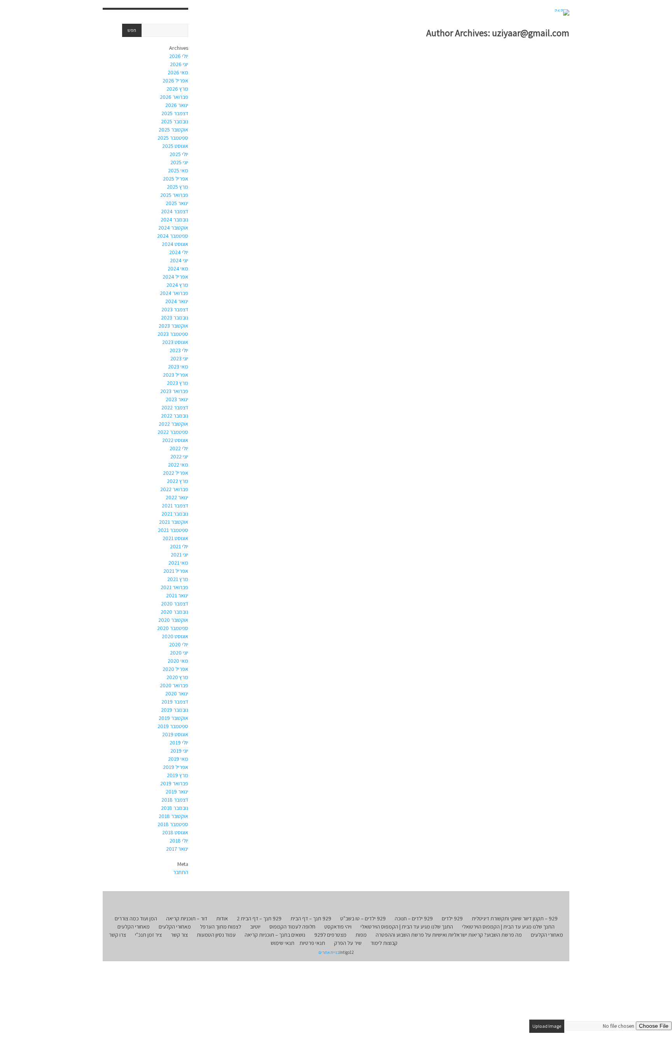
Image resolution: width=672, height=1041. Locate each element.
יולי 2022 (179, 448)
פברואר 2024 (174, 293)
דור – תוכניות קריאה (186, 918)
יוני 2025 (179, 162)
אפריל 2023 (175, 374)
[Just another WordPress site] (561, 12)
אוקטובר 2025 (173, 129)
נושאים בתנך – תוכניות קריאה (275, 934)
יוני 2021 (179, 554)
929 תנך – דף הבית (310, 918)
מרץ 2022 (177, 481)
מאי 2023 (178, 366)
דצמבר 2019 (174, 701)
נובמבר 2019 (174, 709)
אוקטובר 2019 (173, 718)
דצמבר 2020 (174, 603)
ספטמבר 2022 (173, 431)
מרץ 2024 (177, 284)
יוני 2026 (179, 64)
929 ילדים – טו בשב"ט (363, 918)
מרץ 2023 (177, 382)
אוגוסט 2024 (175, 244)
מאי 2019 (178, 758)
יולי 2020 (178, 644)
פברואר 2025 (174, 194)
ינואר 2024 (176, 301)
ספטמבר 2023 (173, 333)
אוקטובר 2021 (173, 521)
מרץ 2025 (177, 186)
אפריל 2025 (175, 178)
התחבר (180, 872)
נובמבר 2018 (174, 807)
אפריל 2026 (175, 80)
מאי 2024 (178, 268)
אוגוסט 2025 (175, 145)
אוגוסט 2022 (175, 440)
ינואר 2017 (177, 848)
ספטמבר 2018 (173, 824)
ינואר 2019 (177, 791)
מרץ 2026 (177, 88)
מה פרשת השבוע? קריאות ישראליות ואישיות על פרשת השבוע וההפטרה (449, 934)
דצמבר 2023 (174, 309)
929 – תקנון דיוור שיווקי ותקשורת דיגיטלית (515, 918)
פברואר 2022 (174, 489)
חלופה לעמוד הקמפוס (292, 926)
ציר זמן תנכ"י (148, 934)
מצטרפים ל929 (330, 934)
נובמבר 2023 (174, 317)
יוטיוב (255, 926)
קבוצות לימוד (384, 942)
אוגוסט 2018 (175, 832)
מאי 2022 (178, 464)
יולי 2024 (178, 252)
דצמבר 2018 (174, 799)
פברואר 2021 (174, 587)
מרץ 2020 (177, 677)
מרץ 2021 (177, 579)
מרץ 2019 (177, 775)
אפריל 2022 (175, 472)
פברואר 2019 (174, 783)
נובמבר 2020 (174, 611)
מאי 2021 (178, 562)
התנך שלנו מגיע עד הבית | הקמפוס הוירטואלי (508, 926)
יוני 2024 (179, 260)
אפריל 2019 (175, 767)
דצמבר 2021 (175, 505)
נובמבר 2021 (174, 513)
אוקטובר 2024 (173, 227)
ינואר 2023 (177, 399)
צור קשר (179, 934)
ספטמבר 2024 (172, 235)
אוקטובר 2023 (173, 325)
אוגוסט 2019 (175, 734)
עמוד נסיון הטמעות (216, 934)
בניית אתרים (329, 952)
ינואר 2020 (176, 693)
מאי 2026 (178, 72)
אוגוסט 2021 (175, 538)
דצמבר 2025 (174, 113)
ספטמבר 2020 (172, 628)
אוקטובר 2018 (173, 816)
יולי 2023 (179, 350)
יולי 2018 (179, 840)
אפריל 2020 (175, 668)
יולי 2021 (179, 546)
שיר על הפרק (348, 942)
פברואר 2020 (174, 685)
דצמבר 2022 (174, 407)
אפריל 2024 (175, 276)
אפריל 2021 (175, 570)
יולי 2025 (179, 154)
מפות (361, 934)
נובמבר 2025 (174, 121)
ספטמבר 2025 (173, 137)
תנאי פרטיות (312, 942)
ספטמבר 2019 (173, 726)
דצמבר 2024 (174, 211)
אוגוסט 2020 (175, 636)
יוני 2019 (179, 750)
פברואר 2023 (174, 391)
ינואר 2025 (177, 203)
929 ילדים (452, 918)
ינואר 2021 (177, 595)
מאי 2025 (178, 170)
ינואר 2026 (176, 105)
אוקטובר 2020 (173, 619)
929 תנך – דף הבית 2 (259, 918)
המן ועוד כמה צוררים (136, 918)
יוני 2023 (179, 358)
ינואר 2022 (177, 497)
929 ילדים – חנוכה (414, 918)
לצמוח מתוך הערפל (220, 926)
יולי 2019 (179, 742)
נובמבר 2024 (174, 219)
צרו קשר (117, 934)
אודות (222, 918)
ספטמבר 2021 (173, 530)
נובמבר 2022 (174, 415)
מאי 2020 (178, 660)
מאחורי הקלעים (175, 926)
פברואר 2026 (174, 96)
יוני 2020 (179, 652)
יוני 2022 (179, 456)
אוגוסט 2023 (175, 342)
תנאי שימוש (282, 942)
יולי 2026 (178, 56)
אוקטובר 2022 (173, 423)
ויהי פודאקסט (338, 926)
